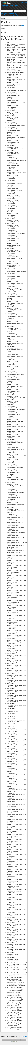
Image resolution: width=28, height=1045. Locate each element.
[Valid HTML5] (17, 1039)
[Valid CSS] (23, 1039)
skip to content (24, 2)
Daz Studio (3, 15)
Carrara (8, 15)
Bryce (17, 15)
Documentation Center (10, 5)
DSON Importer (12, 13)
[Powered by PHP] (11, 1039)
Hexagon (13, 15)
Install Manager (4, 13)
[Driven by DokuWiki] (14, 1041)
